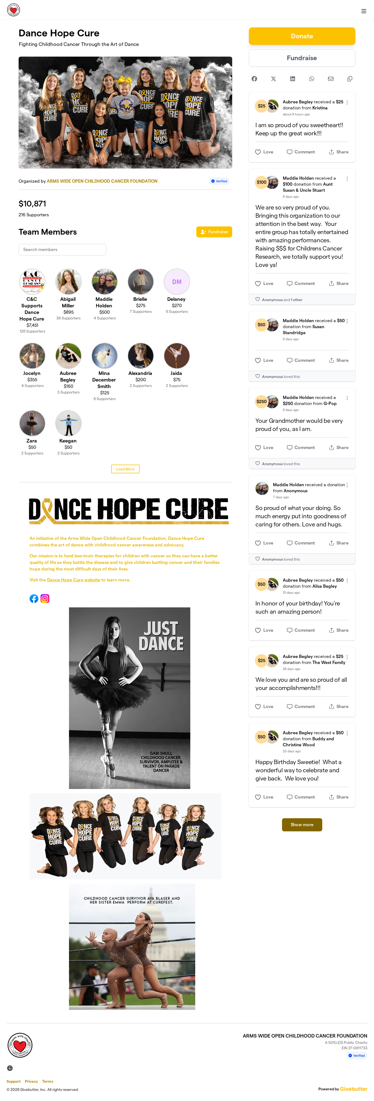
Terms (47, 1081)
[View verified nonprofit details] (219, 181)
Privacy (31, 1081)
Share (342, 152)
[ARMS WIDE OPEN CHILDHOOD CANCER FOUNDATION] (14, 10)
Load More (125, 469)
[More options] (347, 102)
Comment (305, 152)
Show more (302, 824)
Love (268, 152)
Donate (302, 36)
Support (14, 1081)
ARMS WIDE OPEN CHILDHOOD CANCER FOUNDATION (102, 181)
